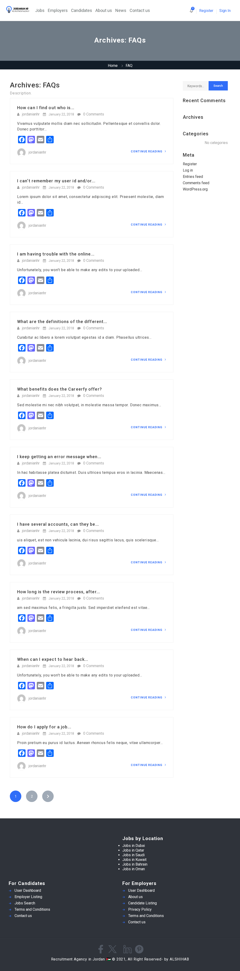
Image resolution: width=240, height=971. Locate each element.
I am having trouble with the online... (55, 254)
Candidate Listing (142, 903)
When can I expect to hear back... (52, 659)
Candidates (81, 10)
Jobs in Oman (133, 869)
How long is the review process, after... (58, 591)
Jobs (40, 10)
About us (103, 10)
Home (113, 65)
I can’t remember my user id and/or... (56, 180)
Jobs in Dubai (133, 845)
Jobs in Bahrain (134, 864)
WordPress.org (195, 189)
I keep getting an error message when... (59, 456)
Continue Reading (147, 151)
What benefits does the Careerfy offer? (59, 389)
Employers (58, 10)
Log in (188, 170)
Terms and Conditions (32, 909)
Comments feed (196, 183)
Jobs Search (25, 903)
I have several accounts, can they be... (58, 524)
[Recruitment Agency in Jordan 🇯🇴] (20, 9)
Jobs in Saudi (133, 855)
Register (206, 10)
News (120, 10)
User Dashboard (28, 890)
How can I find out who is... (45, 107)
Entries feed (193, 176)
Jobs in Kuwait (134, 859)
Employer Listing (28, 897)
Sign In (225, 10)
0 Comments (93, 114)
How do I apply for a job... (44, 726)
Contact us (140, 10)
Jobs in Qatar (133, 850)
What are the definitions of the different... (62, 321)
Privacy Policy (140, 909)
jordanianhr (31, 114)
